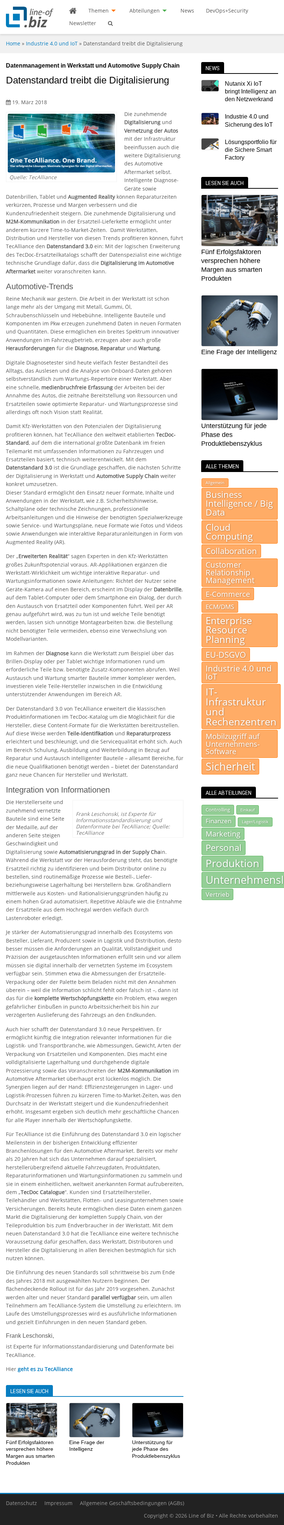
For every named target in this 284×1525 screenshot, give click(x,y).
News (187, 10)
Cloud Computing (229, 532)
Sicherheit (230, 766)
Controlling (218, 809)
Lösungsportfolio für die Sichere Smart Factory (251, 150)
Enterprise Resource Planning (229, 630)
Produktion (232, 863)
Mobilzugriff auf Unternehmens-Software (233, 743)
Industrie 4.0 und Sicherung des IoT (249, 120)
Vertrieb (217, 894)
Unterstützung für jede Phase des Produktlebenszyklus (156, 1449)
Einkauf (247, 810)
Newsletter (82, 23)
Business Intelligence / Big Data (239, 503)
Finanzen (218, 821)
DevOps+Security (227, 10)
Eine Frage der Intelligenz (239, 352)
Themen (98, 10)
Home (13, 43)
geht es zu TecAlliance (45, 1368)
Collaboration (231, 551)
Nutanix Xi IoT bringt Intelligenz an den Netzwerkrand (250, 92)
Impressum (58, 1503)
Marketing (223, 834)
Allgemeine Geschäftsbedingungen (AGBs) (132, 1503)
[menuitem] (73, 10)
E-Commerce (228, 594)
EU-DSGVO (226, 654)
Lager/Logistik (255, 821)
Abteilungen (144, 10)
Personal (223, 847)
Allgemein (215, 482)
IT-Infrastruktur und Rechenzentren (241, 706)
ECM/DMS (220, 606)
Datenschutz (21, 1503)
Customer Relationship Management (230, 572)
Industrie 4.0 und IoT (52, 43)
